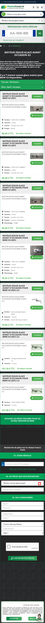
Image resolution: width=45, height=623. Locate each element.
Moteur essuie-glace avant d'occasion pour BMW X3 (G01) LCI (15, 288)
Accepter (14, 618)
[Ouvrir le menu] (42, 7)
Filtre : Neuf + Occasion (22, 87)
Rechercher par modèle (12, 40)
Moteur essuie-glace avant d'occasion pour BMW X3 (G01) (15, 96)
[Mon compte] (33, 7)
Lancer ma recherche (23, 558)
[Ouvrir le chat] (39, 618)
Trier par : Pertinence (22, 82)
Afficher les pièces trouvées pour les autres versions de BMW (22, 419)
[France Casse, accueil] (12, 7)
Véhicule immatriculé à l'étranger (22, 469)
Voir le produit (38, 115)
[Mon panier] (38, 7)
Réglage (33, 618)
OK (39, 33)
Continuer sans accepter (31, 605)
